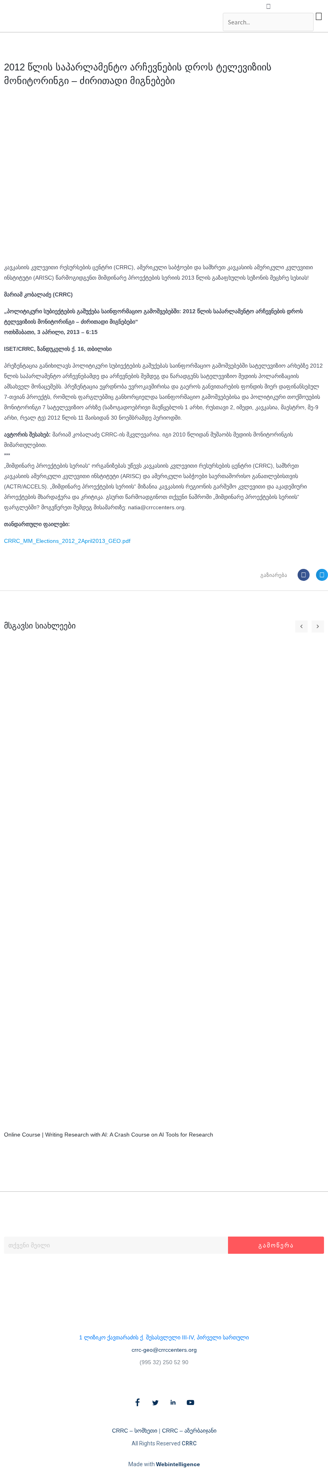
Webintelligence (178, 1464)
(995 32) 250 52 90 (164, 1362)
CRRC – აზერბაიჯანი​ (189, 1430)
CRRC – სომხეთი (134, 1430)
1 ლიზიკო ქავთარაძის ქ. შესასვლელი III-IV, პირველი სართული (164, 1337)
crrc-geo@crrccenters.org (164, 1350)
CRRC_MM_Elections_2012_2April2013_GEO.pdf (67, 541)
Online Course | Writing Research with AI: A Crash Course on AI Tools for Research (108, 1134)
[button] (268, 7)
